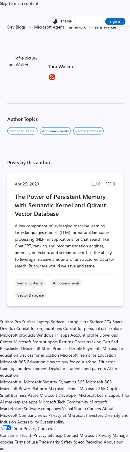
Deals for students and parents (77, 368)
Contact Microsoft (80, 435)
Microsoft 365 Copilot (100, 388)
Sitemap (55, 435)
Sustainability (52, 422)
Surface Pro (10, 322)
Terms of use (26, 442)
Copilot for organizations (39, 328)
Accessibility (28, 422)
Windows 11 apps (52, 335)
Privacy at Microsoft (66, 415)
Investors (94, 415)
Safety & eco (72, 442)
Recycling (94, 442)
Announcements (55, 130)
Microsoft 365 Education (22, 362)
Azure (33, 395)
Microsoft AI (11, 382)
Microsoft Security (40, 382)
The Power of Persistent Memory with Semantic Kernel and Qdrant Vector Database (60, 204)
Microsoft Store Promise (45, 348)
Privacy (105, 435)
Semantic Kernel (22, 130)
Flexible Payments (85, 348)
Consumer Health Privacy (23, 435)
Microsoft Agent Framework (60, 27)
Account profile (84, 335)
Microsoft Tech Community (63, 402)
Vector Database (88, 130)
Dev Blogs (16, 27)
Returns (66, 342)
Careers (94, 408)
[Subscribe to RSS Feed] (52, 79)
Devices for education (39, 355)
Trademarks (49, 442)
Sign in (115, 21)
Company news (33, 415)
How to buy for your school (72, 362)
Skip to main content (19, 3)
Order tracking (87, 342)
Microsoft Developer (58, 395)
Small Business (13, 395)
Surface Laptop (36, 322)
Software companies (42, 408)
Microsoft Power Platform (23, 388)
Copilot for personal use (85, 328)
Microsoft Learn (92, 395)
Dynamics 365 (71, 382)
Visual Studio (74, 408)
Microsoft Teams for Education (88, 355)
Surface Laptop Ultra (70, 322)
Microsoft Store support (36, 342)
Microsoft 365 (99, 382)
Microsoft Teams (63, 388)
